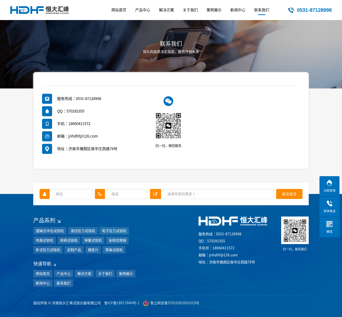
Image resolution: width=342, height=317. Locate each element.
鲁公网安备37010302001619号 (174, 303)
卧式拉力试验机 (48, 250)
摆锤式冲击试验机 (50, 231)
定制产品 (74, 250)
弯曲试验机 (44, 240)
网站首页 (43, 273)
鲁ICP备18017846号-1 (121, 303)
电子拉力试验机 (114, 231)
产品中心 (64, 273)
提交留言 (289, 194)
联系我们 (64, 283)
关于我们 (105, 273)
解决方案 (84, 273)
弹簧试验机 (93, 240)
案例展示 (126, 273)
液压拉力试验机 (83, 231)
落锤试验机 (114, 250)
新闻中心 (43, 283)
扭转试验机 (69, 240)
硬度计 (93, 250)
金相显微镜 (117, 240)
